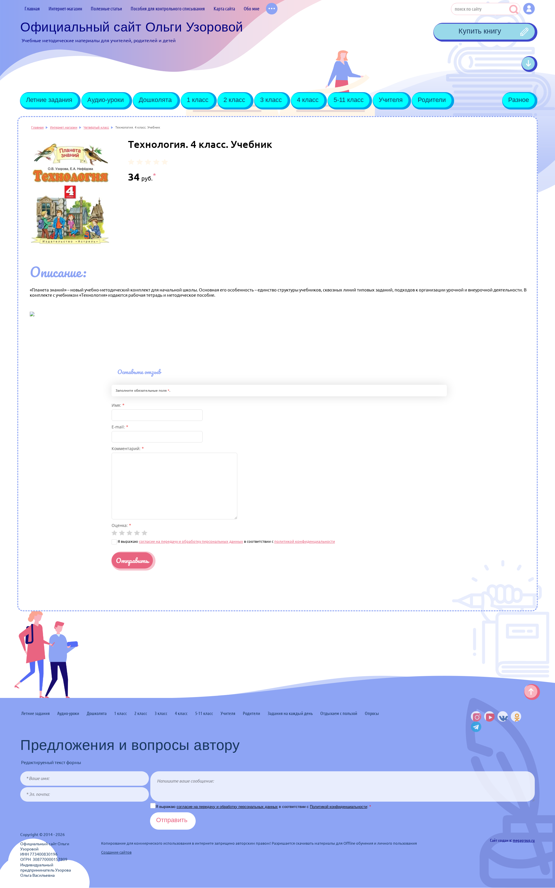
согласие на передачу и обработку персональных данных (191, 541)
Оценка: (121, 525)
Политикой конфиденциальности (338, 807)
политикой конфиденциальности (304, 541)
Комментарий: (128, 448)
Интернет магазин (63, 127)
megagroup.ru (524, 840)
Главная (37, 127)
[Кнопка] (529, 8)
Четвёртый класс (96, 127)
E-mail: (120, 427)
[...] (272, 8)
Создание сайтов (116, 852)
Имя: (118, 405)
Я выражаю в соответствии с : (263, 807)
